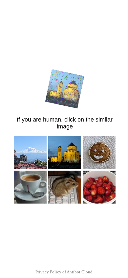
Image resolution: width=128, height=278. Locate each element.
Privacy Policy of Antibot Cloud (64, 271)
